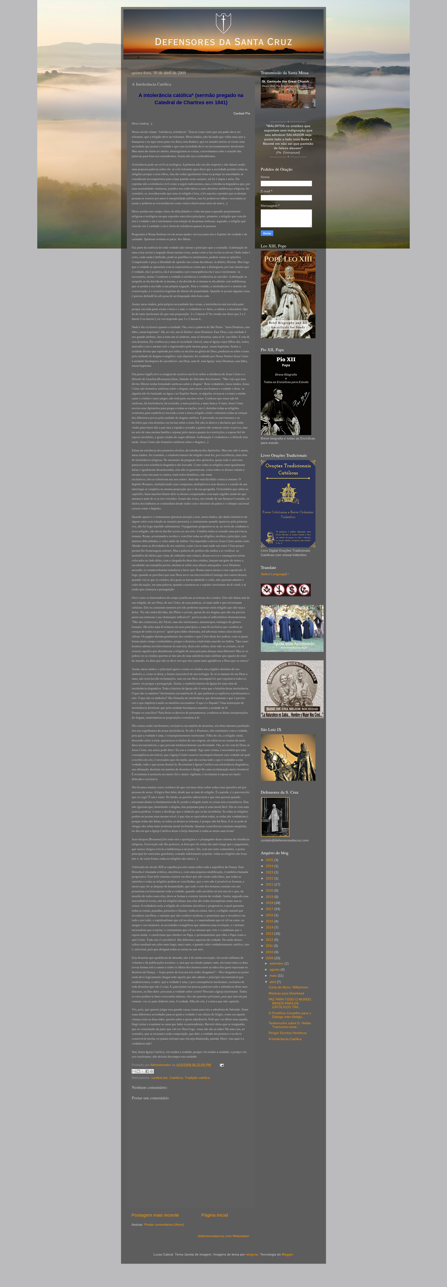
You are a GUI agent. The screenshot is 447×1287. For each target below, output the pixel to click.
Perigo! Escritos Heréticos (288, 1033)
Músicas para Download (286, 993)
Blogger (287, 1254)
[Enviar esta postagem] (221, 1065)
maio (274, 975)
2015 (270, 921)
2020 (270, 890)
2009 (270, 958)
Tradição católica (197, 1077)
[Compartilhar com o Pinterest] (151, 1071)
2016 (270, 915)
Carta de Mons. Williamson (288, 987)
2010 (270, 952)
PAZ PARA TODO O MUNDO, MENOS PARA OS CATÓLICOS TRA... (290, 1003)
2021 (270, 884)
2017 (270, 909)
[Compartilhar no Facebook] (147, 1071)
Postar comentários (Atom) (164, 1224)
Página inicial (214, 1215)
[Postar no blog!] (138, 1071)
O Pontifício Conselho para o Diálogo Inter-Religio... (290, 1015)
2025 (270, 860)
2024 (270, 866)
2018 (270, 903)
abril (273, 982)
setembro (277, 963)
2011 (270, 946)
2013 (270, 933)
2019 (270, 897)
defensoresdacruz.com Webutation (223, 1236)
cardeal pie (159, 1077)
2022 (270, 878)
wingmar (252, 1254)
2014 (270, 927)
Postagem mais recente (155, 1215)
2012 (270, 939)
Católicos (176, 1077)
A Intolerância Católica (285, 1039)
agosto (275, 969)
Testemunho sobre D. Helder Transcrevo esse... (290, 1025)
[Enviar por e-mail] (134, 1071)
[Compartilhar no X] (142, 1071)
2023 (270, 872)
